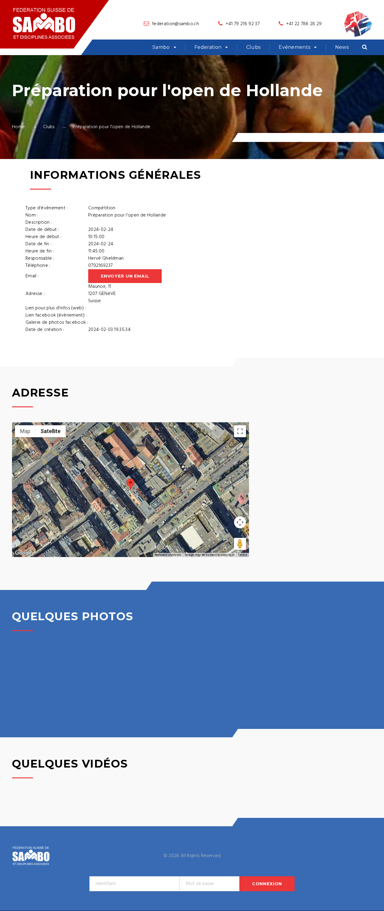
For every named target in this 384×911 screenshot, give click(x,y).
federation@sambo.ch (175, 24)
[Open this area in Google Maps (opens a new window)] (23, 553)
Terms (242, 554)
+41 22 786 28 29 (304, 24)
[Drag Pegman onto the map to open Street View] (240, 544)
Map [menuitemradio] (25, 431)
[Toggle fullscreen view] (240, 431)
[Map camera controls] (240, 522)
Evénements (294, 47)
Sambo (161, 47)
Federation (207, 47)
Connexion (267, 883)
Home (18, 127)
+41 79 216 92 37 (243, 24)
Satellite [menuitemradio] (50, 431)
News (342, 47)
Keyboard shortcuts (167, 554)
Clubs (253, 47)
